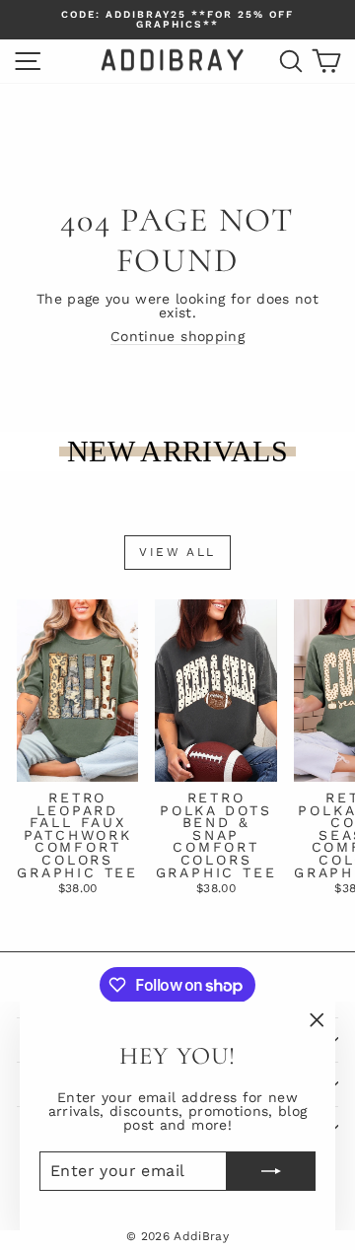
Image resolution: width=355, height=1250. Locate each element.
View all (177, 552)
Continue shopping (177, 336)
